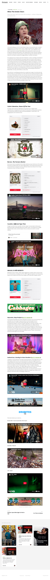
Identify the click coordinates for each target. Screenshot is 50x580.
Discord (40, 2)
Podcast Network (27, 575)
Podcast (15, 2)
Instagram (36, 2)
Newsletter (15, 9)
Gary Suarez (10, 9)
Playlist (23, 2)
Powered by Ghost (45, 575)
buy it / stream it (27, 317)
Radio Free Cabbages (29, 2)
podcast (20, 49)
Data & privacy (22, 575)
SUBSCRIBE (10, 2)
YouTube (19, 2)
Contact (44, 2)
